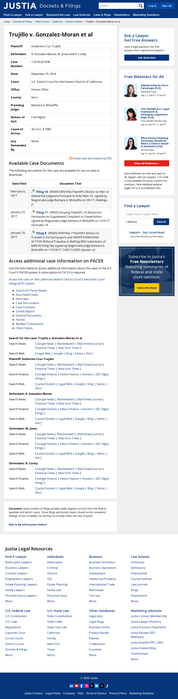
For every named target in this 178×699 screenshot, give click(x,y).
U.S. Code (11, 622)
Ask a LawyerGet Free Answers (140, 38)
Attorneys (22, 299)
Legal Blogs (96, 622)
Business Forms (99, 627)
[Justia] (20, 6)
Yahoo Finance (69, 374)
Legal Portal (52, 693)
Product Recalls (99, 633)
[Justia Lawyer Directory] (107, 686)
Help (80, 693)
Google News (45, 344)
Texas (51, 649)
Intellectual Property (102, 579)
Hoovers (87, 374)
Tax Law (94, 595)
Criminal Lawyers (16, 573)
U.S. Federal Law (17, 611)
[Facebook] (81, 686)
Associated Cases (27, 295)
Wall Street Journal (89, 344)
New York (53, 644)
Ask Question (146, 57)
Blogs (134, 590)
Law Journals (139, 584)
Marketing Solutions (146, 14)
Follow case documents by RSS (92, 158)
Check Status (24, 328)
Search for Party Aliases (31, 290)
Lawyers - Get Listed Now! (146, 232)
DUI (49, 579)
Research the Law (58, 14)
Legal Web (44, 353)
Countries (95, 649)
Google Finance (47, 374)
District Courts (14, 644)
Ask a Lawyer (34, 14)
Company (69, 693)
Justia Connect (33, 693)
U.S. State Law (58, 611)
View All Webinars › (146, 163)
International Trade (102, 584)
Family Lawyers (15, 590)
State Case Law (57, 627)
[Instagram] (86, 686)
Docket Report (25, 311)
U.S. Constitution (16, 616)
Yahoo (79, 353)
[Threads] (92, 686)
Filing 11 (42, 212)
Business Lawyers (17, 568)
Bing (69, 353)
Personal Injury (57, 595)
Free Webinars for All (144, 76)
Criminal (52, 568)
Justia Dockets (46, 384)
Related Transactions (29, 324)
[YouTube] (76, 686)
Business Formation (102, 562)
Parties (20, 320)
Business (95, 557)
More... (9, 601)
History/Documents (28, 315)
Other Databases (102, 611)
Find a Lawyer (12, 14)
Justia (94, 678)
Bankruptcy (54, 562)
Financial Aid (139, 573)
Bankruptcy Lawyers (18, 562)
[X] (102, 686)
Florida (51, 638)
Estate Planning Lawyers (21, 584)
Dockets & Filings (16, 649)
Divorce (52, 573)
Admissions (138, 568)
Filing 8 (41, 233)
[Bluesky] (97, 686)
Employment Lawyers (19, 579)
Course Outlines (141, 579)
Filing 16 (42, 192)
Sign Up (167, 5)
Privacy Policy (118, 693)
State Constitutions (59, 616)
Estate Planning (57, 584)
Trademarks (97, 644)
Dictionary (137, 562)
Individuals (55, 557)
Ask (88, 353)
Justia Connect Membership (149, 616)
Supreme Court (15, 633)
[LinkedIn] (71, 686)
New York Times (68, 348)
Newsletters (122, 14)
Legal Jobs (96, 616)
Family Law (54, 590)
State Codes (55, 622)
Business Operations (102, 568)
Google (58, 353)
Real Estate (96, 590)
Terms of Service (96, 693)
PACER (66, 272)
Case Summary (25, 307)
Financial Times (45, 348)
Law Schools (81, 14)
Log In (152, 5)
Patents (94, 638)
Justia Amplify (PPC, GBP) (147, 642)
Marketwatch (65, 344)
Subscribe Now (147, 287)
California (53, 633)
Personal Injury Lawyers (21, 595)
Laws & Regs (102, 14)
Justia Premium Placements (148, 627)
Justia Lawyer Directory (146, 622)
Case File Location (27, 303)
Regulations (13, 627)
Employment (97, 573)
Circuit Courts (14, 638)
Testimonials (139, 654)
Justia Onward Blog (143, 648)
